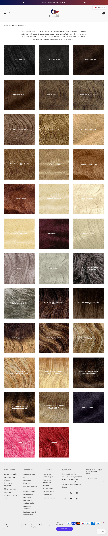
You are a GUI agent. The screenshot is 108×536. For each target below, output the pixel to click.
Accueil (6, 25)
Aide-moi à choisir (49, 498)
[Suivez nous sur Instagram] (77, 493)
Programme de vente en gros (48, 476)
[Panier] (103, 13)
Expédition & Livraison (28, 482)
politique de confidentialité (28, 502)
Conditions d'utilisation (27, 508)
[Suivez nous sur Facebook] (65, 493)
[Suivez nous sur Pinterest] (65, 499)
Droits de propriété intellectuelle (30, 513)
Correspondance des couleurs (10, 497)
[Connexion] (98, 13)
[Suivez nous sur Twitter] (71, 493)
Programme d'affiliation (47, 481)
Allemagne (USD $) (9, 526)
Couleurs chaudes (10, 474)
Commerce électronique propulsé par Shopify (43, 526)
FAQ (24, 477)
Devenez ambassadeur (48, 487)
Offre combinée (10, 489)
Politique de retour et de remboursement (30, 489)
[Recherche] (10, 13)
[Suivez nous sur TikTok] (77, 499)
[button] (99, 7)
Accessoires (8, 492)
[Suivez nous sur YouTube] (71, 499)
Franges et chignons (8, 485)
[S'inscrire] (101, 479)
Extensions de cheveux (9, 479)
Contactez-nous (29, 474)
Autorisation (47, 495)
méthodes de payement (28, 496)
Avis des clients (48, 491)
